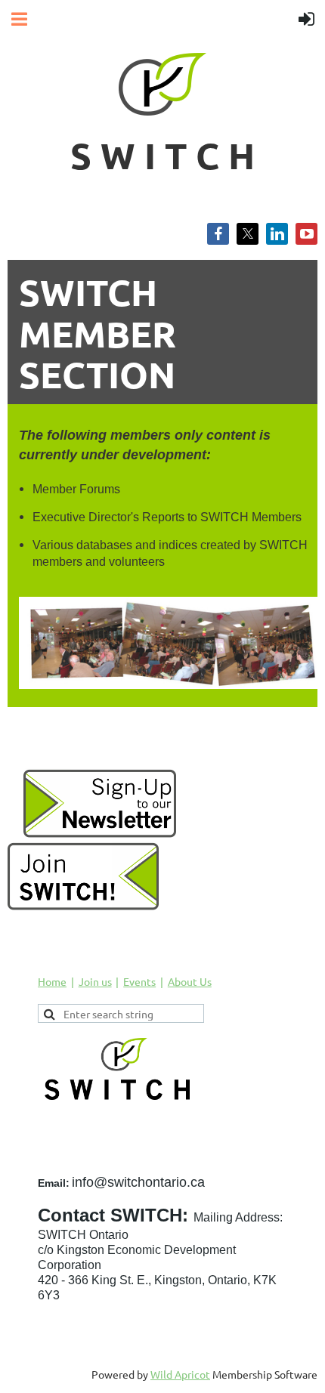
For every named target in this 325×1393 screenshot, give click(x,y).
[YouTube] (306, 234)
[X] (247, 234)
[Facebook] (218, 234)
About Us (190, 981)
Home (52, 981)
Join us (95, 981)
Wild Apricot (180, 1374)
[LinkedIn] (277, 234)
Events (139, 981)
